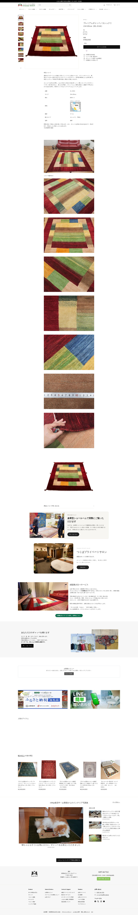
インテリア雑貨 (32, 904)
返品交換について (65, 901)
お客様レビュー (49, 892)
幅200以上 (21, 756)
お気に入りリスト (82, 897)
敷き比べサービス (65, 895)
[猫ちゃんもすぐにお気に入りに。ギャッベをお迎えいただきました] (51, 825)
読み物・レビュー (104, 9)
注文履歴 (80, 895)
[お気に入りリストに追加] (86, 50)
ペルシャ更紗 (80, 9)
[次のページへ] (21, 67)
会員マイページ (82, 892)
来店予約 (61, 9)
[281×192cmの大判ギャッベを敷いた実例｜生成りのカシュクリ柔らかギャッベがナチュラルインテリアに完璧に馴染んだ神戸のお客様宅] (95, 825)
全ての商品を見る (32, 892)
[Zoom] (51, 42)
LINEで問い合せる (103, 879)
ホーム (85, 19)
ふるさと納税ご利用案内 (67, 899)
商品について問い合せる (51, 506)
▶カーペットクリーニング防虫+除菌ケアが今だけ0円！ (69, 1)
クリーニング (71, 9)
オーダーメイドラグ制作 (67, 897)
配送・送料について (85, 911)
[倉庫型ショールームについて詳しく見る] (47, 525)
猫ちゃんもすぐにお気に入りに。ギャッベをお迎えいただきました (51, 845)
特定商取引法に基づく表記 (54, 911)
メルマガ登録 (81, 899)
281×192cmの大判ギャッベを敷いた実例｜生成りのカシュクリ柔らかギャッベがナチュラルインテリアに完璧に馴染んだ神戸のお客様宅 (111, 826)
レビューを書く (69, 673)
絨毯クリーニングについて (68, 892)
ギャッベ (21, 9)
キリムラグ (52, 9)
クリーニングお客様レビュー (52, 895)
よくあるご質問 (76, 911)
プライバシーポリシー (66, 911)
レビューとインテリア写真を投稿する (69, 860)
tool (92, 911)
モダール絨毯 (42, 9)
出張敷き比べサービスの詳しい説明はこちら (68, 615)
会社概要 (45, 911)
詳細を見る (82, 567)
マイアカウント (82, 904)
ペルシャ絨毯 (31, 9)
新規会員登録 (81, 901)
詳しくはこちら (73, 534)
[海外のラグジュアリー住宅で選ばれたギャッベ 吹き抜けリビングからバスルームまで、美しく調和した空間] (95, 814)
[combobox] (54, 5)
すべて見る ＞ (116, 802)
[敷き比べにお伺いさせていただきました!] (95, 838)
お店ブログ (47, 897)
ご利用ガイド (92, 9)
